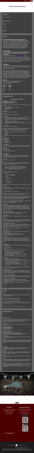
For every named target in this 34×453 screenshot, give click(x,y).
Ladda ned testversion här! (10, 447)
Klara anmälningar (6, 409)
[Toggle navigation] (31, 3)
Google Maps (13, 409)
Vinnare (12, 411)
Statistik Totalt (9, 413)
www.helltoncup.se (20, 55)
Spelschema (7, 411)
